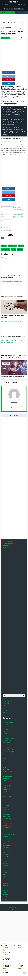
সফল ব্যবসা (5, 899)
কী (14, 249)
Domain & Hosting (7, 745)
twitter (8, 76)
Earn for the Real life (8, 749)
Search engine (6, 841)
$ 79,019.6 (7, 959)
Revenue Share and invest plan (11, 834)
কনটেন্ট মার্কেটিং (6, 249)
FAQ (4, 706)
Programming (6, 827)
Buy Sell (5, 736)
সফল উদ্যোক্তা (5, 894)
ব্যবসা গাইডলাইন (6, 890)
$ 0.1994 (6, 952)
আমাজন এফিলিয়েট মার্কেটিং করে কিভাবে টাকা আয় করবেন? (12, 296)
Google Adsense (7, 783)
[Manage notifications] (24, 973)
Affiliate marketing (8, 543)
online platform (7, 818)
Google (4, 780)
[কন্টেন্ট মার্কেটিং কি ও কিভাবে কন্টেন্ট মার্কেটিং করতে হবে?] (18, 209)
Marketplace (6, 805)
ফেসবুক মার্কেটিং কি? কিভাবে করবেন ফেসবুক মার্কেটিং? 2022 (13, 336)
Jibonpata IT (17, 909)
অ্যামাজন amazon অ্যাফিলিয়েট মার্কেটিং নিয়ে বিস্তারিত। (12, 376)
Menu (3, 12)
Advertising (6, 708)
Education (5, 758)
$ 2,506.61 (7, 966)
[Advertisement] (14, 56)
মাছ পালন (4, 892)
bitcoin (4, 731)
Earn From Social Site (8, 754)
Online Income (6, 816)
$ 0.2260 (19, 945)
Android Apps (6, 724)
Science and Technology (9, 838)
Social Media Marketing (9, 850)
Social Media (6, 847)
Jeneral (4, 798)
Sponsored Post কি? (8, 710)
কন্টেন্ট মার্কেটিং (19, 122)
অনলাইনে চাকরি (5, 867)
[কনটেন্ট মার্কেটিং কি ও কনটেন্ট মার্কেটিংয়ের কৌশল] (6, 222)
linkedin (8, 83)
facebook (8, 72)
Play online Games (7, 825)
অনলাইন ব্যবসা (5, 863)
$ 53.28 (6, 945)
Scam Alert (6, 836)
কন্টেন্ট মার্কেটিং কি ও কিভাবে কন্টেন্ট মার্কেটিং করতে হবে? (18, 213)
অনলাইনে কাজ (5, 865)
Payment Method (7, 823)
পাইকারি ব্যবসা (5, 883)
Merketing (13, 246)
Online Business (7, 814)
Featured (5, 765)
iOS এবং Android (7, 796)
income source (6, 789)
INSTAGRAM (6, 791)
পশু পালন (4, 881)
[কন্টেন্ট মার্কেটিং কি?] (6, 209)
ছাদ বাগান (4, 874)
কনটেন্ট (22, 246)
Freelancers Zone (7, 776)
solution (5, 852)
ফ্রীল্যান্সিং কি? (5, 548)
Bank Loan (5, 729)
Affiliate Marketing (8, 722)
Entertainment (7, 760)
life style (5, 803)
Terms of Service (7, 701)
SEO (4, 843)
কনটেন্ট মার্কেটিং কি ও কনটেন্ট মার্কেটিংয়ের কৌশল (6, 226)
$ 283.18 (6, 973)
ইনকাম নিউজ (8, 28)
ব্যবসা (4, 888)
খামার (4, 870)
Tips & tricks (6, 38)
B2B (7, 112)
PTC (4, 832)
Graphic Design (7, 785)
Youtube (5, 861)
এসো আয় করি (14, 2)
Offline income (6, 812)
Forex (4, 767)
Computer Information (9, 738)
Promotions (6, 829)
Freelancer (5, 774)
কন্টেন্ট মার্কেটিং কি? (4, 213)
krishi (4, 800)
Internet (5, 794)
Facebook (5, 762)
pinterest (8, 80)
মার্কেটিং (20, 249)
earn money (6, 756)
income (5, 787)
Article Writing (6, 727)
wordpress (5, 859)
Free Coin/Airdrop (7, 771)
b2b (5, 246)
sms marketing (7, 845)
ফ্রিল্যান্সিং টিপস (5, 885)
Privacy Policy (6, 703)
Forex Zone (6, 769)
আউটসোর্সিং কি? (6, 545)
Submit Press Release (19, 8)
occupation (6, 809)
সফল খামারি (5, 897)
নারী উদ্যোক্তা (5, 879)
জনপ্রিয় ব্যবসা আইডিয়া (7, 876)
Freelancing (6, 778)
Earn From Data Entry (8, 751)
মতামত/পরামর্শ (5, 712)
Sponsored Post (7, 854)
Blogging (5, 733)
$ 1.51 (20, 966)
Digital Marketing (7, 742)
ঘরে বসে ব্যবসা (5, 872)
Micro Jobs (5, 807)
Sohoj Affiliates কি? (7, 541)
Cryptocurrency (7, 740)
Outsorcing (6, 821)
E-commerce (6, 747)
